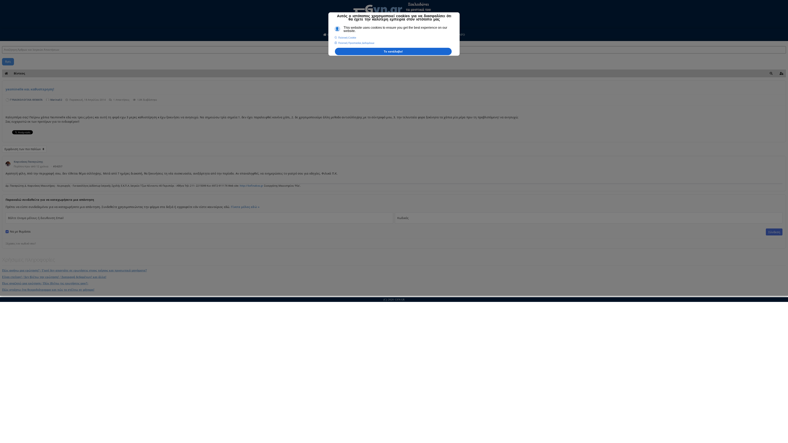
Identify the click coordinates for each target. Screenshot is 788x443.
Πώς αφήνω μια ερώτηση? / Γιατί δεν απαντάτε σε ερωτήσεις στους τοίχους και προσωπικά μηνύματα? (74, 270)
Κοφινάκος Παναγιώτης (28, 161)
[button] (771, 73)
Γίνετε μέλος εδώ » (245, 207)
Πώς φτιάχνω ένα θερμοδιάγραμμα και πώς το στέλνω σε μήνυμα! (48, 289)
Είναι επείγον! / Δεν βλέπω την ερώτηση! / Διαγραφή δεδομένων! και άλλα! (54, 277)
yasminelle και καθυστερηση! (30, 89)
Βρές (8, 61)
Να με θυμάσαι (20, 231)
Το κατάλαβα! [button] (393, 51)
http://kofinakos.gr (251, 185)
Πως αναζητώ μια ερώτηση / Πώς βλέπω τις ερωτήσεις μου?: (45, 283)
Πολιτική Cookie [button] (347, 37)
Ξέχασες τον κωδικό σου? (21, 243)
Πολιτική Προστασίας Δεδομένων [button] (356, 43)
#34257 (57, 166)
